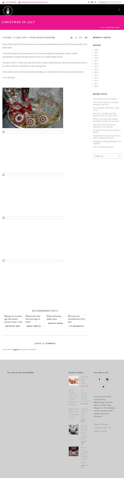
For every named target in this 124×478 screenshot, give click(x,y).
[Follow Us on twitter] (103, 387)
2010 (96, 86)
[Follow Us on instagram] (107, 379)
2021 (96, 55)
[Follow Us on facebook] (99, 379)
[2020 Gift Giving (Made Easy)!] (56, 317)
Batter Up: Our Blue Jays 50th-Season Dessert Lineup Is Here (14, 326)
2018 (96, 64)
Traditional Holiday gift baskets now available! (107, 142)
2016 (96, 69)
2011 (96, 83)
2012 (96, 81)
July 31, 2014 (22, 37)
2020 (96, 58)
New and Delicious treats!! (103, 147)
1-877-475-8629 (10, 2)
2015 (96, 72)
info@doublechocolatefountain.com (34, 2)
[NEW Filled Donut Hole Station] (73, 381)
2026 (96, 50)
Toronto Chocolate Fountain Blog (42, 37)
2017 (96, 66)
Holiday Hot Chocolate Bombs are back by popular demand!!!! (106, 137)
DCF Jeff (7, 37)
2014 (96, 75)
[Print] (71, 37)
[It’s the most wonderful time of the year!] (77, 319)
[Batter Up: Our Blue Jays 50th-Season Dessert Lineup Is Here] (13, 319)
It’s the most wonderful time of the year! (77, 326)
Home (102, 27)
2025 (96, 52)
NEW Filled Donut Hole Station (105, 99)
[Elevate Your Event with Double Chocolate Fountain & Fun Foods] (73, 451)
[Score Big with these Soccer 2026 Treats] (73, 413)
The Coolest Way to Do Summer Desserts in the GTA (106, 103)
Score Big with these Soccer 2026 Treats (106, 109)
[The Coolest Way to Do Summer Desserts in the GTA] (73, 397)
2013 (96, 78)
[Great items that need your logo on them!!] (35, 319)
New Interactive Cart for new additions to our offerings (104, 126)
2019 (96, 61)
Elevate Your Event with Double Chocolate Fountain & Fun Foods (106, 120)
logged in (16, 349)
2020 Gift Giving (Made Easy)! (56, 323)
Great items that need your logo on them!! (35, 326)
